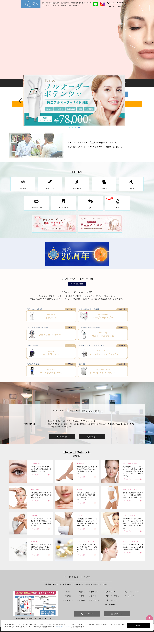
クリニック (69, 600)
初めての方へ (92, 437)
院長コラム (95, 600)
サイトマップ (129, 596)
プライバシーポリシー (132, 592)
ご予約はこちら (62, 437)
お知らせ (82, 592)
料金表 (81, 596)
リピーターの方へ (112, 596)
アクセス (94, 592)
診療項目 (68, 596)
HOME (67, 592)
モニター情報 (110, 604)
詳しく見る (36, 474)
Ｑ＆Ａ (93, 596)
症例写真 (82, 600)
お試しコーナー (111, 600)
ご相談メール (116, 6)
